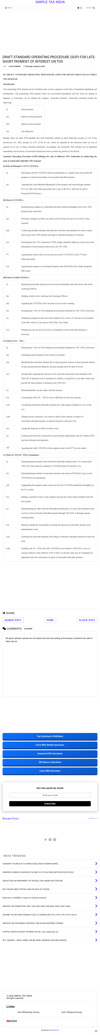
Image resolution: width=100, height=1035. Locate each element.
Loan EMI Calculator (50, 770)
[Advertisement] (49, 32)
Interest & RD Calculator (50, 753)
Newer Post (13, 620)
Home (50, 620)
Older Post (87, 620)
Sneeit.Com (55, 1030)
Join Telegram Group (71, 1012)
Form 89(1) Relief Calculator (50, 744)
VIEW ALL (92, 818)
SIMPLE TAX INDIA (50, 2)
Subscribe (50, 803)
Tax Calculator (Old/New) (50, 736)
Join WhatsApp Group (28, 1012)
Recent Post (11, 818)
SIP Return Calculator (50, 762)
